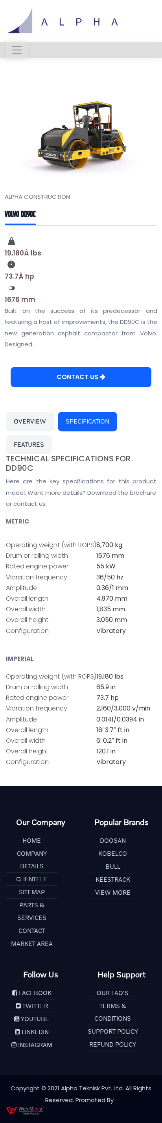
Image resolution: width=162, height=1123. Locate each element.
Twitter (34, 1005)
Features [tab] (29, 444)
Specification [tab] (87, 421)
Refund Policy (112, 1044)
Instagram (34, 1044)
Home (31, 840)
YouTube (34, 1018)
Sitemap (32, 891)
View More (113, 892)
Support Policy (113, 1031)
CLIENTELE (31, 878)
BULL (112, 866)
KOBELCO (112, 853)
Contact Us (78, 376)
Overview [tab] (30, 421)
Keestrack (113, 879)
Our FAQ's (113, 992)
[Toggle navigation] (17, 50)
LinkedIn (34, 1031)
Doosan (113, 840)
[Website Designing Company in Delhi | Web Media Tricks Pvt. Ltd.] (81, 1110)
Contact (31, 930)
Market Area (32, 943)
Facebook (34, 992)
